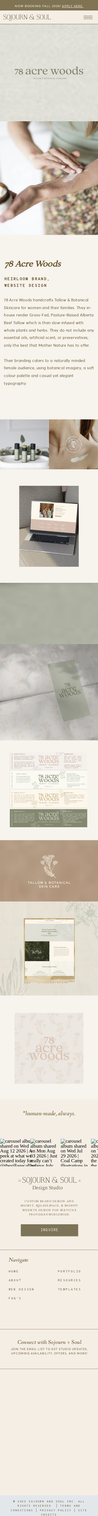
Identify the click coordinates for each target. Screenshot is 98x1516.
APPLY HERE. (72, 6)
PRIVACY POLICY (55, 1510)
